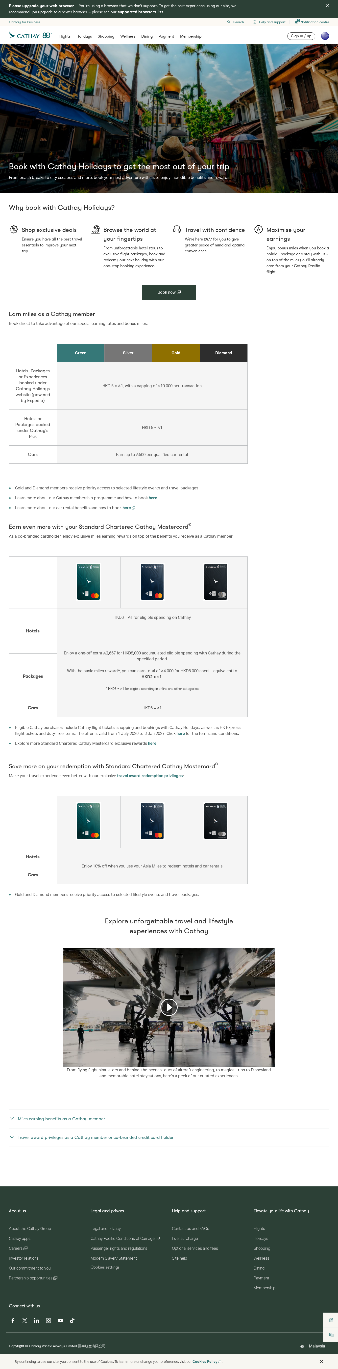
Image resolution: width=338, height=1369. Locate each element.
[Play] (169, 1007)
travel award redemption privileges (150, 775)
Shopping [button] (106, 36)
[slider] (66, 1057)
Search (238, 22)
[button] (321, 1362)
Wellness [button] (127, 36)
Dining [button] (147, 36)
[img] (327, 5)
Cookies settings (105, 1267)
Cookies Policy (205, 1361)
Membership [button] (190, 36)
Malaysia (317, 1345)
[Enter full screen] (270, 1062)
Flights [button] (65, 36)
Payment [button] (166, 36)
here (153, 497)
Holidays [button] (84, 36)
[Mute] (73, 1062)
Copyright (16, 1346)
